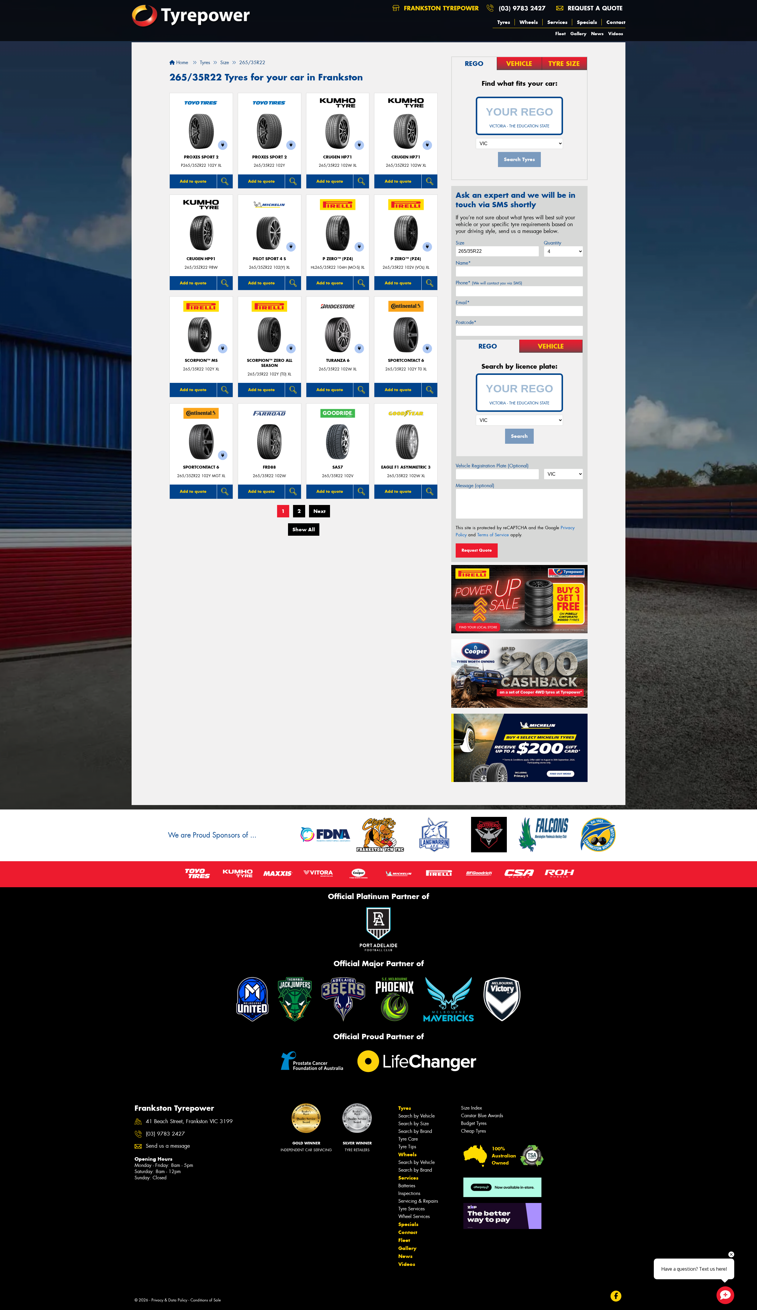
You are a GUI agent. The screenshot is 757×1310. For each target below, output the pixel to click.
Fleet (560, 33)
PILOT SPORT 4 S (269, 258)
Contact (615, 22)
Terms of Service (493, 535)
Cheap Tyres (473, 1131)
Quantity (552, 243)
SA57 (337, 467)
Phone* (489, 283)
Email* (463, 302)
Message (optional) (475, 485)
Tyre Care (408, 1139)
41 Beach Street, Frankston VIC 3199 (189, 1121)
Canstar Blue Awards (482, 1116)
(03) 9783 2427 (522, 8)
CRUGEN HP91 (201, 258)
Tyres (503, 22)
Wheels (529, 22)
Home (181, 62)
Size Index (471, 1108)
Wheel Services (414, 1216)
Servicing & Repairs (418, 1201)
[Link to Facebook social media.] (616, 1296)
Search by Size (413, 1123)
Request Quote (477, 550)
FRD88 (269, 467)
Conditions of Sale (205, 1300)
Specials (587, 22)
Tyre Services (411, 1209)
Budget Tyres (473, 1123)
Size (460, 243)
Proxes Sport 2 (201, 157)
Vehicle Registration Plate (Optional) (492, 466)
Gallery (578, 33)
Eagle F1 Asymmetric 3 (406, 467)
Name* (463, 263)
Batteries (406, 1186)
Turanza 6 (338, 360)
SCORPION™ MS (201, 360)
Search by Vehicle (416, 1116)
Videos (615, 33)
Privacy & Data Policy (169, 1300)
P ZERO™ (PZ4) (338, 258)
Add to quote (193, 181)
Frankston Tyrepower (440, 8)
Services (557, 22)
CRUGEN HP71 (337, 157)
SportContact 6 (406, 360)
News (597, 33)
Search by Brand (415, 1131)
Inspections (409, 1193)
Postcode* (466, 322)
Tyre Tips (407, 1147)
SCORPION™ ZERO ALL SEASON (269, 363)
